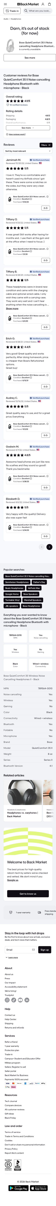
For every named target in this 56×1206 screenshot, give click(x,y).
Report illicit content (14, 1153)
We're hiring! (10, 991)
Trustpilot (9, 995)
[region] (28, 801)
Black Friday (10, 1117)
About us (9, 974)
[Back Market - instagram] (7, 1000)
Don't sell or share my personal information (25, 1144)
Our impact (10, 982)
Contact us (10, 1015)
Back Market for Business (16, 1075)
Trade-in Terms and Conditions (19, 1136)
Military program (12, 1062)
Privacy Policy (11, 1148)
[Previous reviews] (42, 547)
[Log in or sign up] (43, 4)
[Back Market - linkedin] (26, 1000)
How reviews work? (17, 134)
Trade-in (9, 1054)
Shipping (9, 1023)
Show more (12, 308)
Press (7, 978)
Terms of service (12, 1132)
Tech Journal (11, 1101)
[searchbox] (40, 11)
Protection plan (12, 1050)
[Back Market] (28, 4)
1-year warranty (12, 1046)
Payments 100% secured (16, 1079)
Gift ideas (9, 1113)
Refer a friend (11, 1042)
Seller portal (10, 1071)
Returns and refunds (14, 1027)
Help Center (10, 1019)
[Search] (26, 10)
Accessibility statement (16, 986)
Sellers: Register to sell (15, 1067)
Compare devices (13, 1105)
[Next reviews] (49, 547)
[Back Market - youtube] (20, 1000)
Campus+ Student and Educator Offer (22, 1058)
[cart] (49, 4)
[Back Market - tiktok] (13, 1000)
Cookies (8, 1140)
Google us (12, 880)
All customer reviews (14, 1109)
